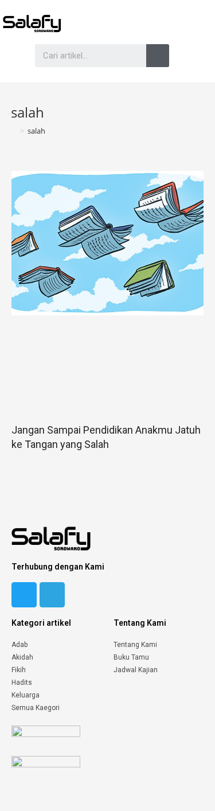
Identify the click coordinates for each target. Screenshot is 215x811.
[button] (11, 55)
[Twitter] (24, 594)
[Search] (157, 55)
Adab (19, 645)
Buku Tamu (131, 657)
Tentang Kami (135, 645)
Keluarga (25, 695)
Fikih (18, 670)
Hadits (21, 683)
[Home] (14, 131)
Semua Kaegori (35, 708)
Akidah (22, 657)
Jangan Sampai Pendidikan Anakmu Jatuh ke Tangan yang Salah (106, 437)
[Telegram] (52, 594)
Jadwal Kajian (136, 670)
